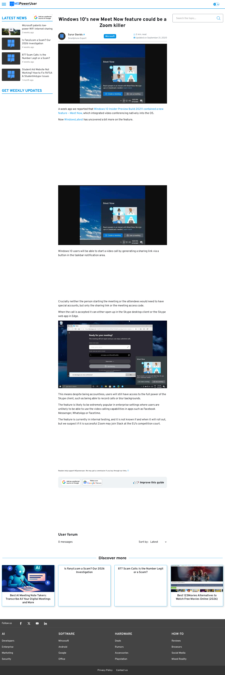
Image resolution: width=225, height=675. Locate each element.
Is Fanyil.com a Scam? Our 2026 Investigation (84, 570)
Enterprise (7, 647)
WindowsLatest (73, 119)
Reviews (176, 640)
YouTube (37, 623)
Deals (118, 640)
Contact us (122, 670)
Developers (8, 640)
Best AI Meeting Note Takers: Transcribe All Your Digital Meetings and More (28, 599)
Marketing (7, 653)
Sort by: (143, 542)
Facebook (20, 623)
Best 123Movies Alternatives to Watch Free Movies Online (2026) (197, 597)
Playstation (121, 659)
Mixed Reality (179, 659)
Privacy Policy (105, 670)
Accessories (121, 653)
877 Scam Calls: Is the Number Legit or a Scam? (140, 570)
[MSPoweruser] (23, 4)
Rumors (119, 647)
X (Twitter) (29, 623)
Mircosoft (63, 640)
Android (62, 647)
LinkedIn (45, 623)
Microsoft (110, 36)
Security (6, 659)
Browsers (177, 647)
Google (62, 653)
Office (61, 659)
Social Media (178, 653)
